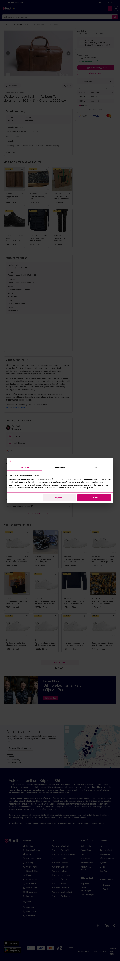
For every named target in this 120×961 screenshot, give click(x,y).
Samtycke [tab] (25, 467)
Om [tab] (95, 467)
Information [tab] (60, 467)
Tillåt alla (94, 498)
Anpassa (58, 498)
